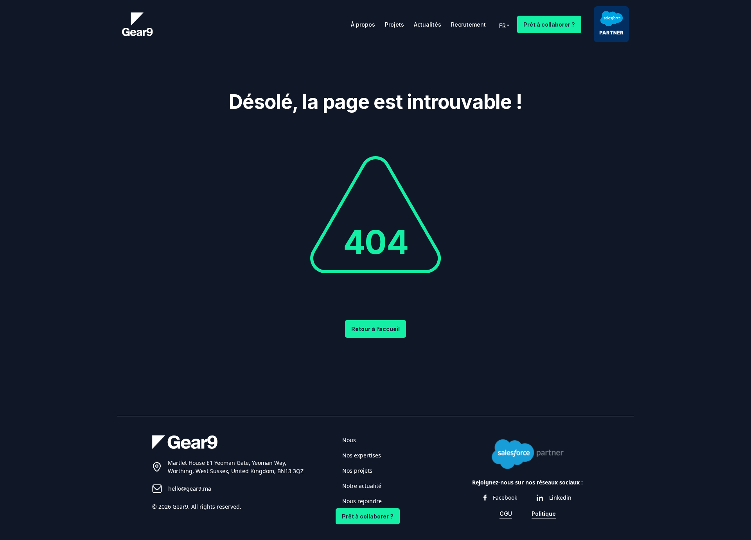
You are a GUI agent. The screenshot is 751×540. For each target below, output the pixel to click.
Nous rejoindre (362, 501)
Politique (544, 513)
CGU (505, 513)
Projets (394, 24)
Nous (349, 440)
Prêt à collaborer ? (549, 24)
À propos (363, 24)
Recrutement (468, 24)
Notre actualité (361, 486)
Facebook (505, 497)
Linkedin (560, 497)
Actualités (427, 24)
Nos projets (357, 470)
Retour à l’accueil (375, 329)
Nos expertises (361, 455)
